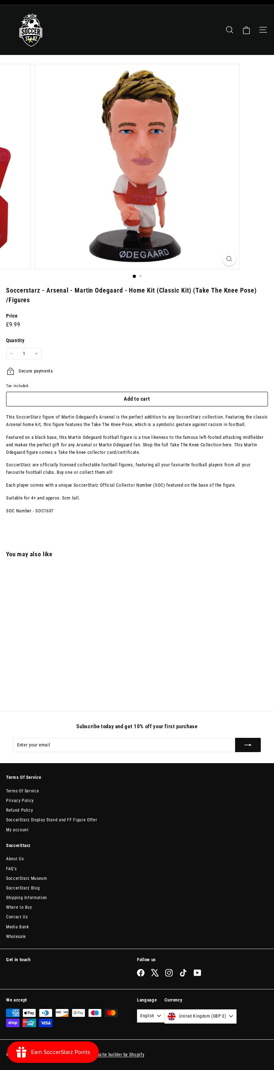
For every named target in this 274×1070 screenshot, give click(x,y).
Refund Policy (19, 810)
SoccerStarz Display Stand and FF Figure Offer (51, 819)
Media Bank (17, 926)
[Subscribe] (248, 745)
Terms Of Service (22, 790)
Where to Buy (19, 907)
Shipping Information (26, 897)
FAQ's (11, 868)
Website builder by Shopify (117, 1054)
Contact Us (17, 916)
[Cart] (246, 30)
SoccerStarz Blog (23, 888)
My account (17, 829)
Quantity (15, 340)
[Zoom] (229, 258)
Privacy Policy (20, 800)
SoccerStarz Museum (26, 878)
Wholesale (16, 936)
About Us (15, 858)
